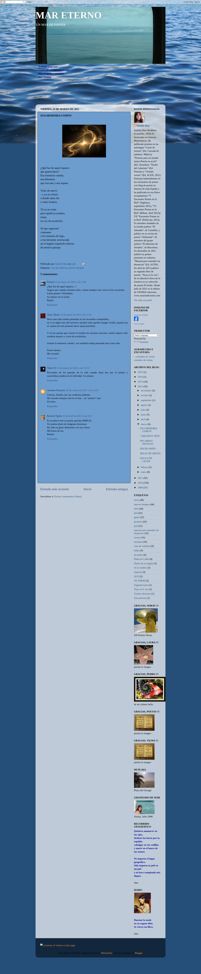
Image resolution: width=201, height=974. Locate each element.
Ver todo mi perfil (143, 300)
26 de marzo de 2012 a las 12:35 (82, 390)
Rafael (50, 282)
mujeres (138, 572)
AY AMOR (139, 580)
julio (143, 409)
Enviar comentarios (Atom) (68, 496)
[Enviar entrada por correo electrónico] (83, 263)
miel (136, 508)
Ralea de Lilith (141, 559)
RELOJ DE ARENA (150, 453)
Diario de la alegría (143, 563)
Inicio (88, 489)
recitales (138, 541)
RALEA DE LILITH (146, 460)
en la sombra (140, 567)
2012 (140, 386)
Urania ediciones (142, 593)
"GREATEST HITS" (150, 436)
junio (144, 414)
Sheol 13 (51, 368)
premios (138, 521)
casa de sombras (59, 267)
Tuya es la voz (141, 589)
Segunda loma (141, 585)
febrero (145, 467)
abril (143, 419)
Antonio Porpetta (56, 390)
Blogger (139, 953)
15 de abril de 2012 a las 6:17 (77, 416)
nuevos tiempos (76, 267)
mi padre (138, 554)
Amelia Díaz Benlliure (141, 315)
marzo (144, 424)
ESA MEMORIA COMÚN (148, 430)
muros (137, 537)
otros (136, 500)
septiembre (146, 400)
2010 (140, 482)
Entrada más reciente (54, 489)
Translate (143, 342)
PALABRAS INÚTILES (146, 442)
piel (136, 526)
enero (144, 472)
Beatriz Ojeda (54, 416)
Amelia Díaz (143, 125)
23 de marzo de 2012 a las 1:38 (70, 282)
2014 (140, 376)
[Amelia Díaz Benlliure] (136, 320)
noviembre (146, 390)
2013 (140, 381)
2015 (140, 372)
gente (136, 517)
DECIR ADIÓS (148, 448)
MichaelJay (106, 953)
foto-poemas (140, 598)
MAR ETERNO (69, 15)
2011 (140, 478)
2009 (140, 487)
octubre (145, 395)
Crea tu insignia (139, 324)
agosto (144, 405)
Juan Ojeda (53, 314)
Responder (52, 304)
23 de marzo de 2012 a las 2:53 (75, 314)
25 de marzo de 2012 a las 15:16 (73, 368)
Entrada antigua (117, 489)
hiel (136, 513)
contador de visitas (143, 360)
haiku (136, 550)
